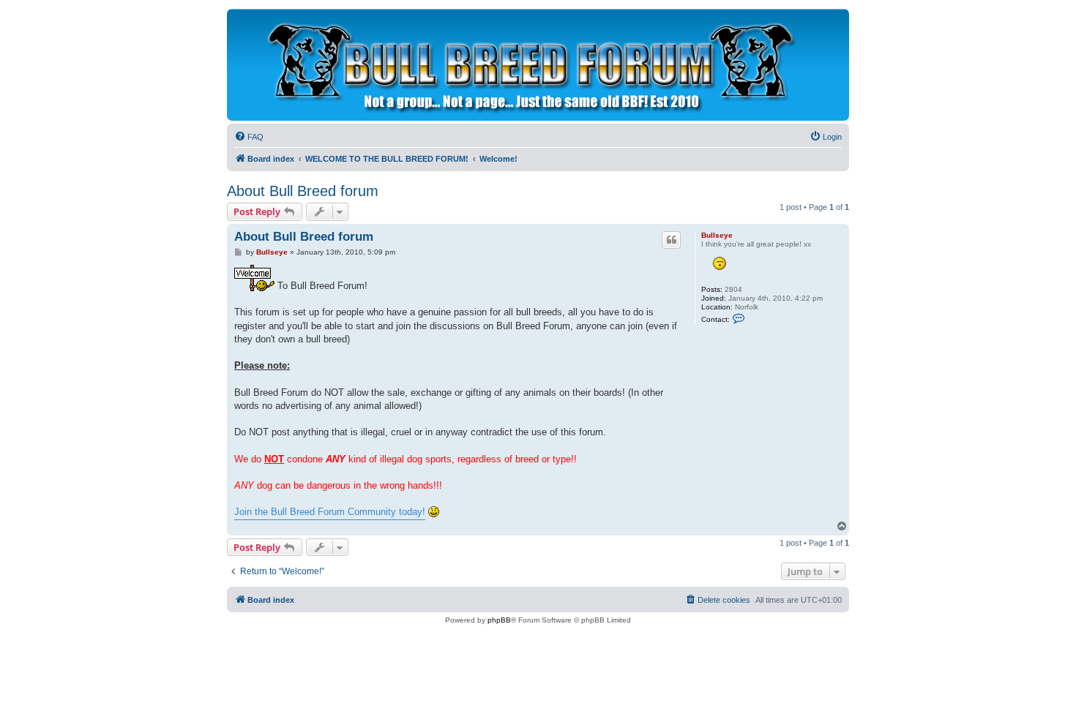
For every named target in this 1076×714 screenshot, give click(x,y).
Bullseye (717, 235)
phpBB (499, 620)
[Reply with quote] (671, 240)
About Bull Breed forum (302, 191)
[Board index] (528, 64)
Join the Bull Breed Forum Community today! (329, 511)
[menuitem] (249, 137)
